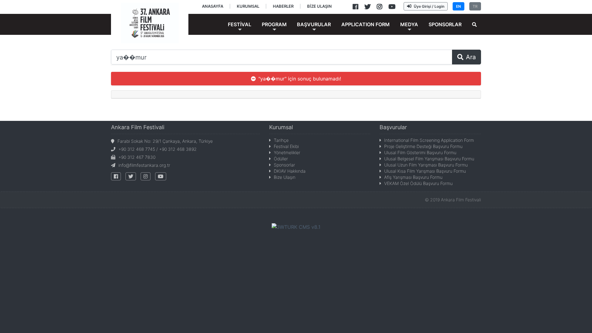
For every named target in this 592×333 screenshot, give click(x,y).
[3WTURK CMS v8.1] (296, 227)
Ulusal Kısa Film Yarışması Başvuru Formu (425, 171)
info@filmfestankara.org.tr (144, 165)
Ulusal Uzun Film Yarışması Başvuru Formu (426, 164)
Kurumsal (281, 127)
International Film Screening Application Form (429, 140)
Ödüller (281, 158)
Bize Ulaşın (284, 177)
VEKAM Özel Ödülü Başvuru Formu (418, 183)
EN (458, 6)
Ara (471, 57)
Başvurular (393, 127)
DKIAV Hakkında (290, 171)
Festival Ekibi (286, 146)
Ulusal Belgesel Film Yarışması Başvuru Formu (429, 158)
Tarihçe (281, 140)
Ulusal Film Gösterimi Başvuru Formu (420, 152)
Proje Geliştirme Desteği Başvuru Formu (423, 146)
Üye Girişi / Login (429, 6)
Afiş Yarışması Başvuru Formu (413, 177)
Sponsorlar (284, 164)
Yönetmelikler (287, 152)
